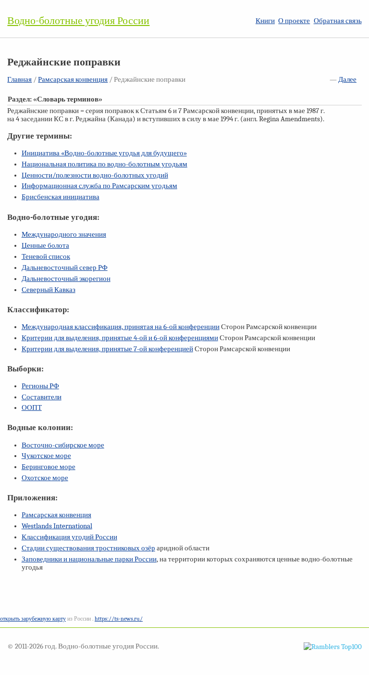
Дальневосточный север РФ (65, 268)
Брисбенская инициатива (60, 197)
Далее (347, 80)
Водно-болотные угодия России (78, 20)
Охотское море (45, 478)
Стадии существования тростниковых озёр (88, 548)
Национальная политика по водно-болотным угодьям (104, 164)
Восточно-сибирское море (63, 445)
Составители (42, 397)
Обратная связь (338, 21)
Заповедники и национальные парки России (89, 559)
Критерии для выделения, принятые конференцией (107, 349)
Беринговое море (48, 467)
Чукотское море (46, 456)
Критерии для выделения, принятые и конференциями (120, 338)
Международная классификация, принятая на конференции (121, 327)
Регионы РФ (40, 386)
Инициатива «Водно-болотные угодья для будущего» (104, 153)
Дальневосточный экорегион (66, 279)
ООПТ (32, 408)
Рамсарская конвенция (73, 80)
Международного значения (64, 234)
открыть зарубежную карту (33, 618)
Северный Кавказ (48, 290)
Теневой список (46, 257)
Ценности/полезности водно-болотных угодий (95, 175)
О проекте (294, 21)
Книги (265, 21)
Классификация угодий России (69, 537)
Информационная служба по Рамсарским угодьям (99, 186)
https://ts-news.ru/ (119, 618)
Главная (19, 80)
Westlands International (57, 526)
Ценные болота (45, 246)
